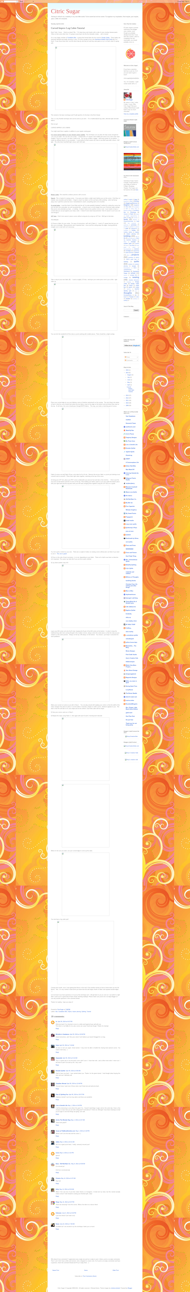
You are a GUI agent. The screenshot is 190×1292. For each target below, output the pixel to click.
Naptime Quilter (130, 610)
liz (56, 1021)
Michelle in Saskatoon (62, 1034)
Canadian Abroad (61, 1083)
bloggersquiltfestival (131, 203)
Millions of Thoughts (132, 577)
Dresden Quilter (60, 1070)
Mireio (125, 241)
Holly (57, 1189)
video (137, 297)
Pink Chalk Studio (131, 654)
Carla (57, 1045)
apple (130, 199)
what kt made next (131, 697)
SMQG (131, 285)
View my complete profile (131, 114)
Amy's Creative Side (132, 658)
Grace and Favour (131, 552)
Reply (57, 1028)
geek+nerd (129, 712)
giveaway (134, 225)
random (130, 264)
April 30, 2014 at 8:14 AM (70, 1058)
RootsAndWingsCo (131, 704)
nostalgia (128, 250)
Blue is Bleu (129, 591)
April (128, 385)
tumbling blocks (131, 580)
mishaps (133, 241)
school (133, 273)
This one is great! (62, 553)
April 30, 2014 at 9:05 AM (73, 1070)
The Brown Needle (131, 693)
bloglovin (136, 205)
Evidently (129, 614)
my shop (132, 245)
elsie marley (129, 631)
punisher (130, 257)
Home (86, 1270)
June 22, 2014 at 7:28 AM (67, 1224)
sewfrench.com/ (130, 427)
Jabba (57, 1142)
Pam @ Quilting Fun (62, 1094)
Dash (131, 214)
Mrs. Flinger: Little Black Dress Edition (132, 708)
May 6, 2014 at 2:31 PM (67, 1153)
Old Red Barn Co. (131, 499)
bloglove (127, 205)
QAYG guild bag (131, 259)
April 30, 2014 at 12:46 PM (74, 1083)
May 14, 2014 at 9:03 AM (66, 1189)
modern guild (127, 243)
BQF (127, 208)
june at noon (129, 531)
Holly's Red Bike (131, 466)
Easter (137, 214)
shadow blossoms (134, 280)
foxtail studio (130, 520)
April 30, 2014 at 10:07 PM (76, 1094)
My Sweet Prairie (131, 513)
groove (137, 226)
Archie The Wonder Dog (63, 1120)
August (129, 375)
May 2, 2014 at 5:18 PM (82, 1131)
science (125, 275)
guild (126, 228)
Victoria (58, 1178)
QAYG (137, 257)
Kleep (57, 1202)
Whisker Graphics (131, 510)
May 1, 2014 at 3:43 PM (75, 1105)
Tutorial (89, 1011)
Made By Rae (130, 430)
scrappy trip (133, 275)
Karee (57, 1224)
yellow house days (131, 642)
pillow (128, 255)
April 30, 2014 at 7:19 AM (66, 1045)
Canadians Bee (71, 37)
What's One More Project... (131, 666)
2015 (127, 370)
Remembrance (127, 267)
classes (126, 214)
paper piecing (129, 252)
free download (132, 223)
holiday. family (128, 232)
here (137, 190)
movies (137, 243)
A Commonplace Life (132, 462)
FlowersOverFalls (128, 221)
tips (136, 295)
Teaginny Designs (131, 437)
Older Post (116, 1270)
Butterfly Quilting (131, 565)
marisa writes (130, 700)
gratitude (132, 226)
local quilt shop (131, 238)
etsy (130, 217)
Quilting (84, 1011)
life (124, 238)
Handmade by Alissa (132, 538)
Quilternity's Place (131, 527)
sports (130, 287)
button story (134, 208)
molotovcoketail (115, 1288)
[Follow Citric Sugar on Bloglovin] (132, 346)
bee (57, 1011)
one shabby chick (131, 621)
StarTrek (129, 289)
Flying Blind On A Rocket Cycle (131, 602)
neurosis (136, 249)
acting (125, 199)
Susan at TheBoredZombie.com (65, 1131)
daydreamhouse (131, 594)
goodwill (125, 226)
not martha (129, 542)
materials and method (130, 572)
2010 (127, 403)
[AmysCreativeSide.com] (131, 147)
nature (133, 247)
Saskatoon (127, 271)
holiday (134, 230)
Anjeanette (59, 1058)
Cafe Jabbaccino (131, 606)
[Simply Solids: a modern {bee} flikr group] (132, 170)
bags (135, 199)
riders (135, 267)
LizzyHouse (129, 689)
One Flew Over (130, 716)
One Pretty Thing (131, 556)
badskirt (128, 535)
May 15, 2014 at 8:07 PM (67, 1202)
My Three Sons (130, 441)
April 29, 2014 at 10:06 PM (77, 1034)
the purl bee (129, 720)
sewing (135, 277)
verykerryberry (130, 483)
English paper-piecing (131, 215)
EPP (125, 217)
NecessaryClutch (127, 249)
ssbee (137, 287)
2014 (127, 372)
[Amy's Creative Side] (131, 753)
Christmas (133, 212)
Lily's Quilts (129, 568)
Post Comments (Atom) (89, 1276)
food (138, 221)
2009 (127, 405)
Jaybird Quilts (130, 451)
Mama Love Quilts (131, 492)
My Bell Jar (129, 502)
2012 (127, 398)
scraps (126, 277)
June (129, 380)
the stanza (129, 495)
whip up (128, 617)
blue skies (129, 206)
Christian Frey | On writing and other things (131, 585)
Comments (129, 360)
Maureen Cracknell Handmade (131, 487)
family (126, 219)
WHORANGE (129, 549)
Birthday (136, 201)
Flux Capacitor (130, 506)
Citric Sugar (65, 11)
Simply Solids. (106, 37)
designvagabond (131, 674)
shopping (129, 281)
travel (125, 297)
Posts (128, 357)
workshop (135, 298)
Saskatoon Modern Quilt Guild (103, 39)
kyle (136, 236)
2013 (127, 395)
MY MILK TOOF (130, 624)
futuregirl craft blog (132, 598)
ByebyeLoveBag (127, 210)
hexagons (126, 230)
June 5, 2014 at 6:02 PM (69, 1213)
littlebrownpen (130, 661)
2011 (127, 400)
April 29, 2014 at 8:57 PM (65, 1021)
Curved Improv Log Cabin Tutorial (130, 389)
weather (128, 298)
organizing (136, 250)
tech (136, 290)
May (128, 382)
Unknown (58, 1213)
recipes (134, 266)
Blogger (130, 1288)
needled (128, 419)
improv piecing (76, 1011)
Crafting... (129, 628)
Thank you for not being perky (131, 724)
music (126, 245)
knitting (127, 236)
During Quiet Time (131, 686)
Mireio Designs (130, 651)
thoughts (128, 293)
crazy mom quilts (131, 524)
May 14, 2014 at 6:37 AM (68, 1178)
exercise (135, 217)
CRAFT (128, 459)
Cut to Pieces (130, 434)
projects (135, 255)
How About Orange (131, 670)
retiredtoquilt (130, 638)
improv (70, 1011)
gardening (126, 225)
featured (135, 219)
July (128, 377)
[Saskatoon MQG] (130, 136)
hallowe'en (134, 228)
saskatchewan (127, 269)
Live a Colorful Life (61, 1105)
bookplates (136, 206)
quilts (136, 261)
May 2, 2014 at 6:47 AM (78, 1120)
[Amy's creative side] (131, 759)
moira (57, 1153)
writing (125, 300)
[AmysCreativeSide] (131, 736)
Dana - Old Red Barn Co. (63, 1163)
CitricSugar (129, 100)
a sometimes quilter (132, 635)
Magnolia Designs (131, 677)
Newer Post (55, 1270)
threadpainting (128, 295)
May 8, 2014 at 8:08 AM (78, 1163)
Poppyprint (129, 517)
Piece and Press (131, 545)
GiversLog (129, 455)
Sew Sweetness (130, 416)
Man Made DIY (130, 469)
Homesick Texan (131, 423)
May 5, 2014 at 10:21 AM (67, 1142)
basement (126, 201)
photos (137, 252)
